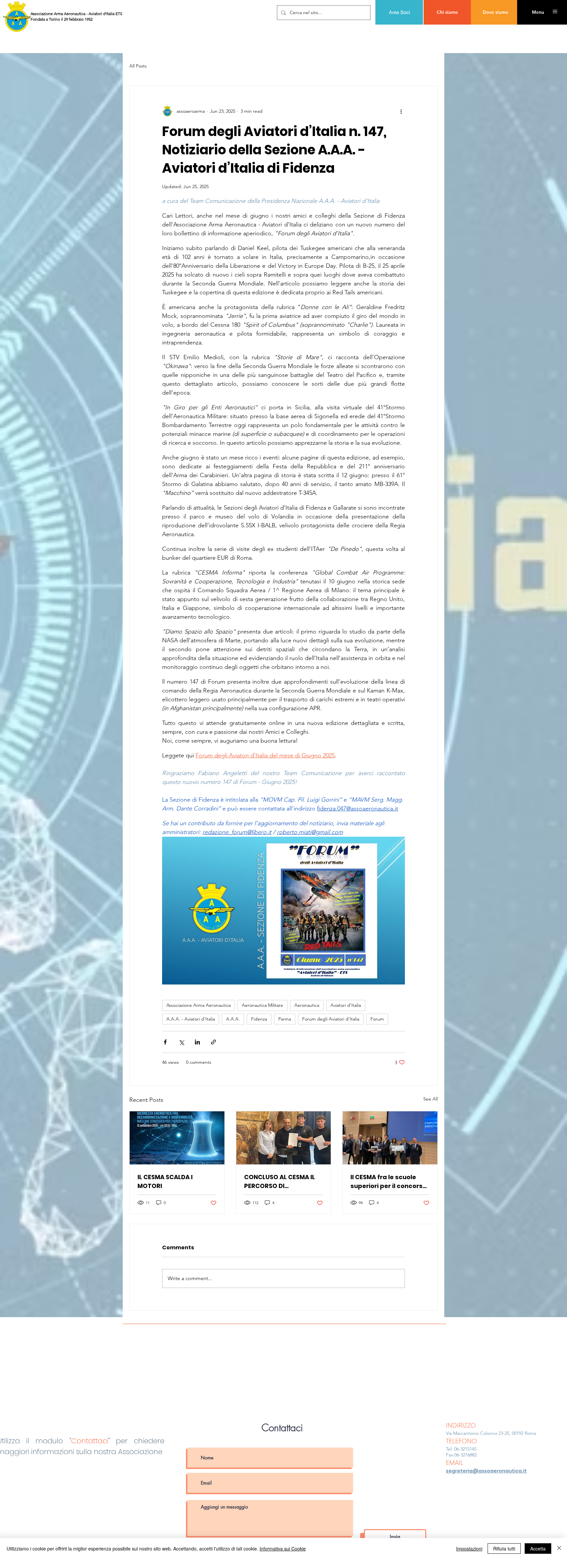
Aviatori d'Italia (345, 1005)
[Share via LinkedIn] (197, 1042)
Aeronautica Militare (262, 1005)
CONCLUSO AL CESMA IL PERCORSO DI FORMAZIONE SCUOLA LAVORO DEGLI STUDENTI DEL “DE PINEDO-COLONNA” (281, 1181)
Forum (377, 1019)
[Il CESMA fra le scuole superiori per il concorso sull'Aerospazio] (390, 1137)
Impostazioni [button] (469, 1548)
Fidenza (259, 1019)
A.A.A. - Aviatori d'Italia (190, 1019)
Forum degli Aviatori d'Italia (330, 1019)
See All (430, 1099)
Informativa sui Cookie (283, 1548)
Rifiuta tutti (504, 1548)
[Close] (559, 1548)
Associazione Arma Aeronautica (198, 1005)
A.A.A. (233, 1019)
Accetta (538, 1548)
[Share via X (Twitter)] (181, 1042)
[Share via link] (213, 1042)
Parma (284, 1019)
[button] (538, 12)
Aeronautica (306, 1005)
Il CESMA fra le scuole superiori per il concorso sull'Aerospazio (388, 1181)
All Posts (138, 66)
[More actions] (401, 111)
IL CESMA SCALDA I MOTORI (165, 1181)
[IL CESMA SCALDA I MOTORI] (177, 1137)
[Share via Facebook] (165, 1042)
